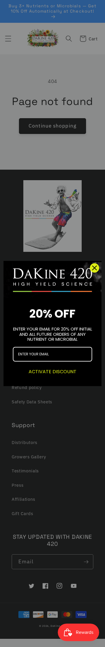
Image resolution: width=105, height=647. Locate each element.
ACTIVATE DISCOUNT (52, 371)
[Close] (95, 268)
